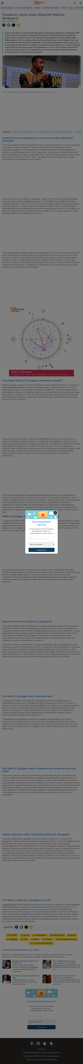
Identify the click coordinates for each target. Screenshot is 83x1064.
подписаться (41, 550)
